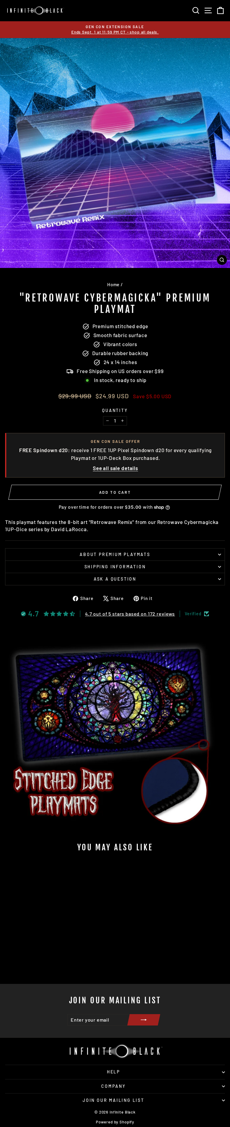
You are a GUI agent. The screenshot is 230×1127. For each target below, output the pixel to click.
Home (113, 284)
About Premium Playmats (115, 554)
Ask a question (115, 578)
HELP (113, 1071)
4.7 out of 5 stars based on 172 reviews (130, 613)
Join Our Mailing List (113, 1100)
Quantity (115, 410)
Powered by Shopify (115, 1122)
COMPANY (113, 1086)
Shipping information (115, 566)
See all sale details (115, 468)
